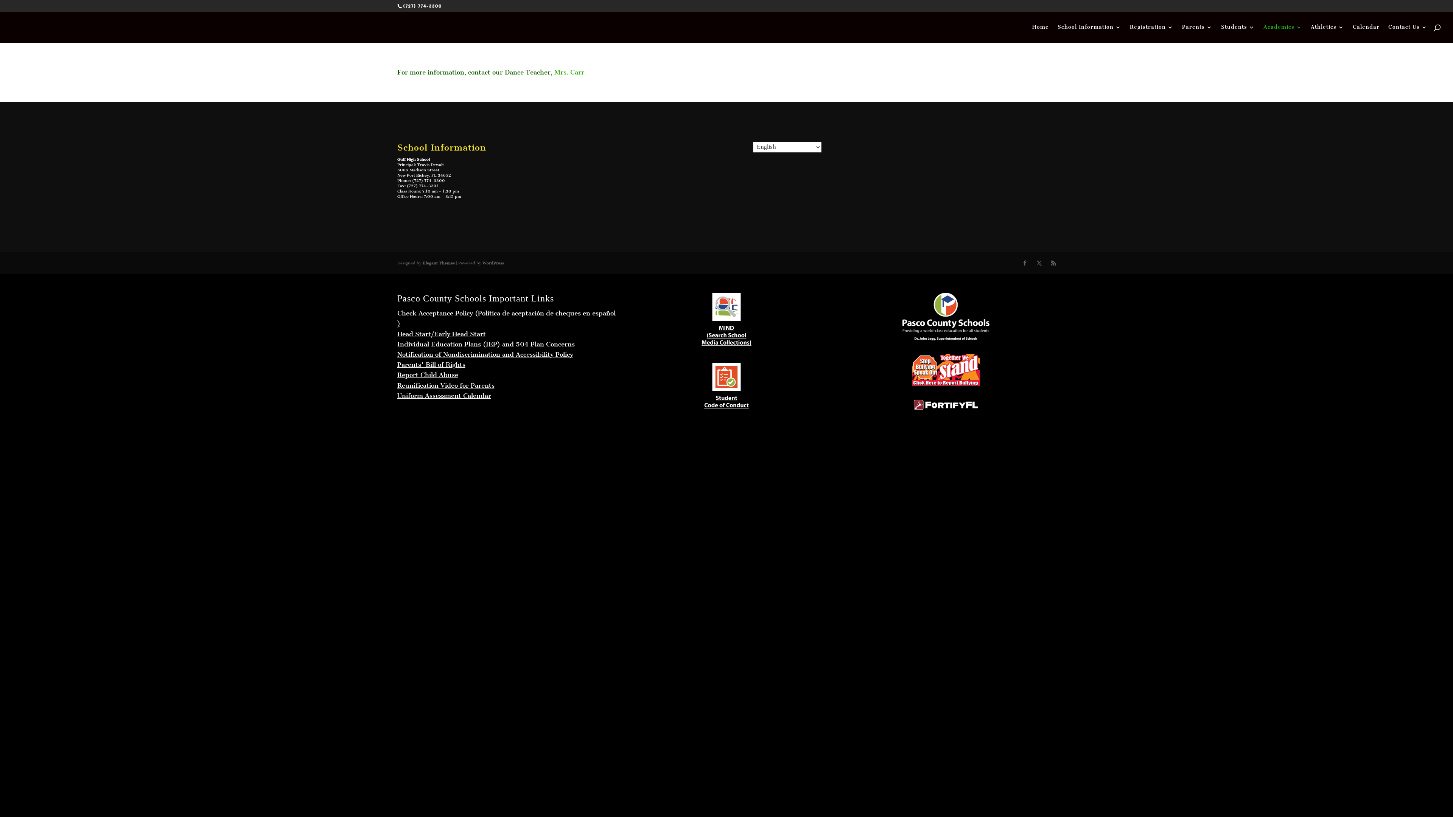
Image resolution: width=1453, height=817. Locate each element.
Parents (1193, 27)
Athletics (1323, 27)
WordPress (493, 263)
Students (1234, 27)
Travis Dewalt (430, 164)
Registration (1148, 27)
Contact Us (1404, 27)
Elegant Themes (439, 263)
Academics (1278, 27)
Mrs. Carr (569, 72)
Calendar (1366, 27)
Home (1040, 27)
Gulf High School (413, 159)
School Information (1086, 27)
